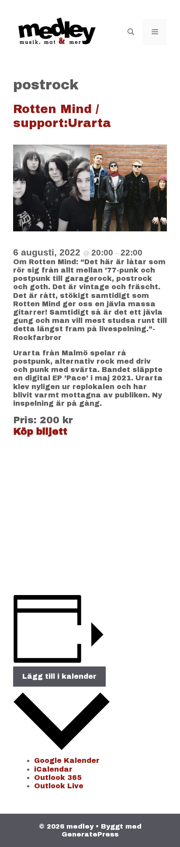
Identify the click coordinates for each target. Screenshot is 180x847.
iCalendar (53, 769)
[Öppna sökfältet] (131, 32)
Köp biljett (40, 431)
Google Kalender (67, 760)
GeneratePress (90, 834)
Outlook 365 (58, 777)
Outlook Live (58, 786)
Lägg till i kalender (59, 676)
